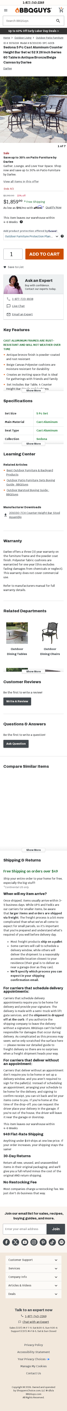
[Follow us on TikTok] (52, 1242)
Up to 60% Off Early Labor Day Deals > (33, 31)
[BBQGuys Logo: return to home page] (33, 10)
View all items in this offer (21, 181)
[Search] (58, 21)
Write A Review (17, 701)
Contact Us (33, 1373)
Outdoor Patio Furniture (49, 37)
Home (6, 37)
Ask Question (16, 743)
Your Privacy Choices (32, 1359)
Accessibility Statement (33, 1352)
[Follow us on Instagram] (33, 1242)
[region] (33, 112)
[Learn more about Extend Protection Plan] (62, 236)
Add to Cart (44, 254)
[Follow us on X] (15, 1242)
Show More (33, 390)
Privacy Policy (33, 1345)
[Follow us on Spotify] (61, 1242)
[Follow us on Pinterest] (43, 1242)
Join (56, 1229)
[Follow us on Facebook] (6, 1242)
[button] (33, 1260)
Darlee (7, 68)
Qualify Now (53, 207)
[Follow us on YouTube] (24, 1242)
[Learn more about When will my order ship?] (21, 222)
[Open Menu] (5, 10)
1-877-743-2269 (33, 2)
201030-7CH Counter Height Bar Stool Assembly (34, 515)
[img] (33, 109)
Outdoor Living (23, 37)
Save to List (16, 267)
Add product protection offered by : (30, 231)
